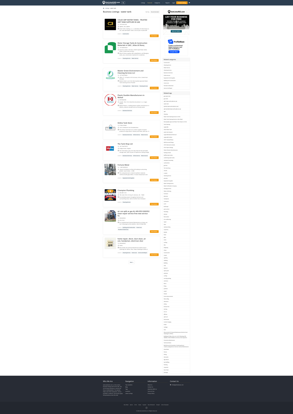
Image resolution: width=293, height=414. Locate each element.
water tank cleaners (168, 132)
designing (166, 247)
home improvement (168, 296)
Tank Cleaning (167, 124)
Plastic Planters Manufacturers (171, 150)
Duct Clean (166, 370)
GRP (165, 111)
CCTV (165, 204)
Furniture (166, 193)
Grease (165, 293)
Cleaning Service (126, 58)
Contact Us (150, 387)
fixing (165, 286)
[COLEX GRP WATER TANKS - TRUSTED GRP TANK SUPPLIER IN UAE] (110, 24)
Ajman (131, 404)
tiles (165, 245)
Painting (165, 364)
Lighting (165, 257)
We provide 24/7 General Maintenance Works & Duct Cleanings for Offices (176, 333)
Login (173, 3)
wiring (165, 304)
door (165, 329)
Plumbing (166, 211)
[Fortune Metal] (110, 169)
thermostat (166, 319)
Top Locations (128, 385)
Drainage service (167, 188)
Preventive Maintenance (169, 340)
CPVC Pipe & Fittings (168, 147)
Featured (149, 3)
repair (165, 222)
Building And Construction (129, 227)
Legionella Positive (168, 137)
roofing (165, 242)
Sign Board (166, 359)
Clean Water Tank (168, 129)
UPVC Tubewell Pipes (168, 139)
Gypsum (166, 268)
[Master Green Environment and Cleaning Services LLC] (110, 75)
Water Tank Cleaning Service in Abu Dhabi (173, 119)
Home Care (139, 227)
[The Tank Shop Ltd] (110, 148)
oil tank (165, 170)
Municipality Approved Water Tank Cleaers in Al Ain (175, 121)
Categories (157, 3)
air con (165, 311)
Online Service (136, 134)
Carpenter (166, 367)
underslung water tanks (169, 157)
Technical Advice (167, 342)
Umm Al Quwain (165, 404)
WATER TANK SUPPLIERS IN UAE (171, 106)
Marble (165, 232)
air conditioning (167, 219)
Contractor (166, 201)
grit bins (165, 165)
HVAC (165, 240)
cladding (166, 260)
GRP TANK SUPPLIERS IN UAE (170, 101)
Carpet (165, 255)
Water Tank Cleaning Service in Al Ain (172, 116)
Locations (127, 391)
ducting (165, 309)
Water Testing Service (168, 183)
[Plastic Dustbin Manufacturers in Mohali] (110, 100)
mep (165, 265)
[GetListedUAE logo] (111, 2)
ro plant (165, 173)
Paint (165, 234)
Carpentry (166, 229)
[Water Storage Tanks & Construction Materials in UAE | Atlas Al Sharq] (110, 47)
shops (165, 250)
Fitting (165, 354)
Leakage (165, 327)
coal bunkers (167, 163)
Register (167, 3)
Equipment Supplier (168, 181)
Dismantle (166, 357)
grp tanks (166, 98)
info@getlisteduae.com (178, 385)
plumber (166, 178)
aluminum (166, 301)
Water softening (167, 191)
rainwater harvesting (168, 160)
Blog (126, 387)
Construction (126, 33)
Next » (131, 262)
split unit (166, 317)
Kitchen (165, 214)
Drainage (166, 372)
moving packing (167, 278)
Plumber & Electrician (123, 229)
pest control (166, 209)
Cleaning (166, 114)
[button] (189, 2)
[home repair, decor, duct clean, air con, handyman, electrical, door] (110, 243)
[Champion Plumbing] (110, 195)
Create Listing (182, 3)
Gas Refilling (166, 362)
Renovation (166, 216)
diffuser (165, 314)
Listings (143, 3)
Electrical (166, 196)
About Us (150, 385)
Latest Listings (129, 393)
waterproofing (167, 227)
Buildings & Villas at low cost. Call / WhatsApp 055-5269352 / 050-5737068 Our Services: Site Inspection (175, 337)
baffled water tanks (168, 155)
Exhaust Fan (166, 306)
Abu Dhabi (126, 404)
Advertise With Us (152, 389)
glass (165, 237)
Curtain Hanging (167, 322)
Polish (165, 324)
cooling (165, 275)
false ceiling (166, 299)
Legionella (166, 127)
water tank (166, 104)
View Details (154, 35)
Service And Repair (142, 252)
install (165, 291)
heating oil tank (167, 152)
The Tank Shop (167, 168)
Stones (165, 352)
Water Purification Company (170, 186)
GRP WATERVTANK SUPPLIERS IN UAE (172, 109)
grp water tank (167, 96)
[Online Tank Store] (110, 127)
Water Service (135, 58)
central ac (166, 281)
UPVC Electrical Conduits (169, 145)
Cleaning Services (143, 86)
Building (165, 263)
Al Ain (135, 404)
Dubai (139, 404)
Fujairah (144, 404)
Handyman (166, 198)
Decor (165, 283)
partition (166, 288)
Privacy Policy (151, 393)
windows (166, 273)
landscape (166, 206)
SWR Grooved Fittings (169, 142)
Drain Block (166, 349)
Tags (126, 389)
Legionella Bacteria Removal (170, 134)
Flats (165, 224)
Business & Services (127, 110)
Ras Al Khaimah (151, 404)
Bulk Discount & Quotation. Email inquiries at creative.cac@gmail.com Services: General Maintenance (176, 346)
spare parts (166, 270)
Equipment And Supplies (128, 178)
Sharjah (158, 404)
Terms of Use (151, 391)
